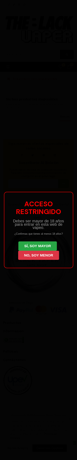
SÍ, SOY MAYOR (37, 246)
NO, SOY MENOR (38, 255)
